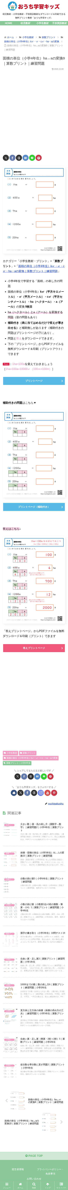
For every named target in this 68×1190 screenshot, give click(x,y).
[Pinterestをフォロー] (54, 793)
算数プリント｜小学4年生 (18, 763)
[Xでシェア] (6, 158)
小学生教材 (12, 753)
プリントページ (34, 380)
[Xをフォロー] (20, 793)
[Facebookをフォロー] (27, 793)
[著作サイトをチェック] (14, 793)
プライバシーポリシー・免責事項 (50, 1171)
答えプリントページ (34, 648)
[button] (61, 717)
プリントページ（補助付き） (34, 506)
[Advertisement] (34, 110)
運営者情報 (18, 1169)
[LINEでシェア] (32, 158)
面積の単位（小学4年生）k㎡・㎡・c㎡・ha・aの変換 (32, 758)
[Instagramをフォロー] (41, 793)
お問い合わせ (34, 1178)
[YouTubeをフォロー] (47, 793)
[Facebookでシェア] (12, 158)
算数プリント (29, 753)
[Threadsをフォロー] (34, 793)
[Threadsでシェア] (19, 158)
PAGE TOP (35, 1155)
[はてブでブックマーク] (25, 158)
